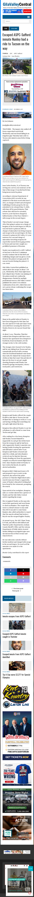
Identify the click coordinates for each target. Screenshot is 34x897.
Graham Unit (6, 56)
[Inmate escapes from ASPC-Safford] (17, 611)
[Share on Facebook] (10, 570)
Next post (15, 591)
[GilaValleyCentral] (17, 5)
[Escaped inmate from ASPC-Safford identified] (17, 649)
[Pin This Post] (23, 573)
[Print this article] (23, 577)
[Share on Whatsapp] (10, 581)
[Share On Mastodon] (23, 581)
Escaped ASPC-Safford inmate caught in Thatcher (14, 635)
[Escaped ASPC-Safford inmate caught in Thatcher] (17, 628)
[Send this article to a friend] (10, 577)
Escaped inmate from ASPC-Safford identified (16, 655)
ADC (11, 53)
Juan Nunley (15, 56)
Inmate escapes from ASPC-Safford (16, 616)
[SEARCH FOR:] (17, 21)
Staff (11, 109)
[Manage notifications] (29, 892)
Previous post (18, 588)
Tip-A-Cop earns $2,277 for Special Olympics (16, 676)
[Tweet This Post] (23, 570)
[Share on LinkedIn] (10, 573)
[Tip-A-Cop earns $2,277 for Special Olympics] (17, 669)
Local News (6, 613)
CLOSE (30, 868)
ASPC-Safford (18, 53)
